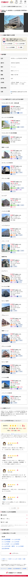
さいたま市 (15, 558)
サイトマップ (3, 568)
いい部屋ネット (4, 558)
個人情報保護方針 (17, 568)
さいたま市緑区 (5, 544)
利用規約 (10, 568)
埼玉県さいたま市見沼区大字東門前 (19, 58)
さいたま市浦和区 (14, 544)
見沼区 (20, 558)
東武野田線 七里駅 (16, 91)
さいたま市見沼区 (8, 43)
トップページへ (14, 553)
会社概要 (24, 568)
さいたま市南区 (20, 546)
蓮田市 (13, 546)
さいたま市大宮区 (21, 43)
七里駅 (20, 47)
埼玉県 (3, 536)
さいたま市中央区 (6, 546)
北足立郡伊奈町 (5, 548)
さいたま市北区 (15, 541)
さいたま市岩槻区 (11, 47)
